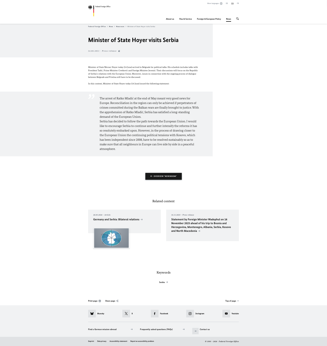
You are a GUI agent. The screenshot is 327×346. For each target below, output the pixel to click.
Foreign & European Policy (209, 19)
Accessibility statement (118, 341)
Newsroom (120, 26)
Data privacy (101, 341)
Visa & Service (185, 19)
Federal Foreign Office (97, 26)
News (228, 20)
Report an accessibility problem (142, 341)
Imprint (91, 341)
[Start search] (237, 19)
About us (170, 19)
